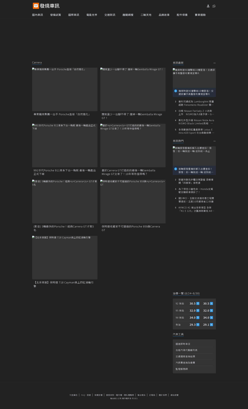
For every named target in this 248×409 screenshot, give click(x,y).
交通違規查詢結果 (185, 356)
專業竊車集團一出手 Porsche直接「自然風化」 (62, 114)
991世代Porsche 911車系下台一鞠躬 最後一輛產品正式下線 (65, 172)
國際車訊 (73, 15)
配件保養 (182, 15)
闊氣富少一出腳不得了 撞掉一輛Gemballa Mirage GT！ (132, 116)
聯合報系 (142, 395)
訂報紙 (152, 395)
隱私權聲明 (129, 395)
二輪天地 (146, 15)
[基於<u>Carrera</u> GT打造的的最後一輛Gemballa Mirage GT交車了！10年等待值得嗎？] (133, 145)
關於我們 (163, 395)
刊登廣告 (74, 395)
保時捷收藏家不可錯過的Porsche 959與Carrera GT (131, 228)
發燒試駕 (55, 15)
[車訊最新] (214, 63)
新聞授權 (99, 395)
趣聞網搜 (128, 15)
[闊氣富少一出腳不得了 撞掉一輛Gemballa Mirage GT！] (133, 89)
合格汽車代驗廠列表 (187, 350)
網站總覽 (174, 395)
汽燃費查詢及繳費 (185, 362)
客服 (89, 395)
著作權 (119, 395)
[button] (214, 6)
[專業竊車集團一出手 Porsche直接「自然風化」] (64, 89)
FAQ (83, 395)
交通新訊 (109, 15)
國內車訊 (37, 15)
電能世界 (91, 15)
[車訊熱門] (214, 141)
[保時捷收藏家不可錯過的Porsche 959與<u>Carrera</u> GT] (133, 201)
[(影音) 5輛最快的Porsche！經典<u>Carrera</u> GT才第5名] (64, 201)
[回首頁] (49, 6)
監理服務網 (182, 369)
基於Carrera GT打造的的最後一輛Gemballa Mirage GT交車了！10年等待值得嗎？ (128, 172)
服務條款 (110, 395)
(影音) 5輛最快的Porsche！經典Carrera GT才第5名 (64, 228)
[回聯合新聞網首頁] (36, 6)
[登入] (208, 6)
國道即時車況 (183, 344)
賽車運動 (200, 15)
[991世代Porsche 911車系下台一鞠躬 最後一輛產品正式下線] (64, 145)
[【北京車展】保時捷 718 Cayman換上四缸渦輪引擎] (64, 257)
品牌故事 (164, 15)
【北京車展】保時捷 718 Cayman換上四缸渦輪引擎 (64, 284)
